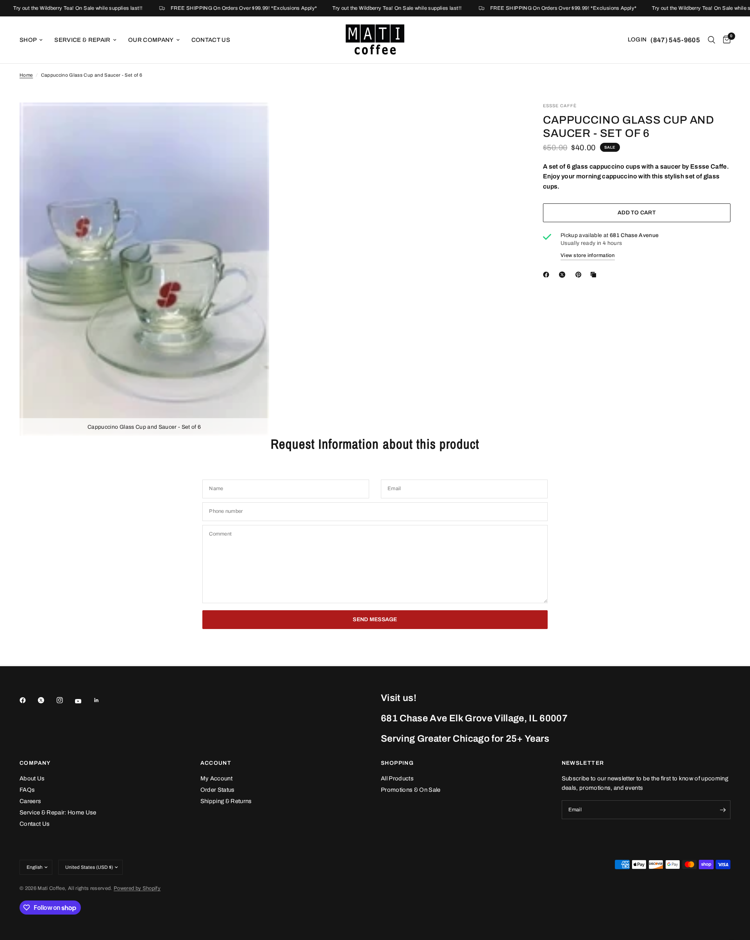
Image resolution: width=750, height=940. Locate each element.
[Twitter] (46, 700)
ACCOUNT (216, 763)
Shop (28, 40)
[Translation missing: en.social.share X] (563, 274)
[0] (724, 39)
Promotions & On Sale (411, 790)
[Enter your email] (722, 809)
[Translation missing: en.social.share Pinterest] (580, 274)
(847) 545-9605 (675, 40)
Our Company (151, 40)
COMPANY (35, 763)
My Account (216, 778)
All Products (397, 778)
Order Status (217, 790)
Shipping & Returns (226, 801)
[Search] (711, 39)
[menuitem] (34, 40)
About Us (32, 778)
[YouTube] (83, 701)
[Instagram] (65, 700)
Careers (30, 801)
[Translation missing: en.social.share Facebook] (547, 274)
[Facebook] (28, 700)
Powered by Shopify (137, 888)
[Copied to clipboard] (595, 274)
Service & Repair (82, 40)
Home (26, 75)
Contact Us (210, 40)
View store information (588, 255)
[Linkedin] (102, 700)
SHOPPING (397, 763)
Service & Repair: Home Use (58, 812)
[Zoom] (252, 118)
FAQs (27, 790)
